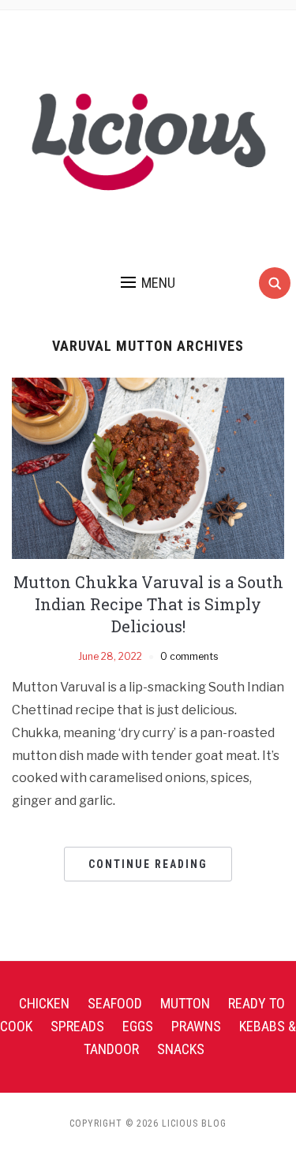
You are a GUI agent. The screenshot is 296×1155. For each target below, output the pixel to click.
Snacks (180, 1049)
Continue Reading (148, 864)
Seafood (115, 1003)
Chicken (44, 1003)
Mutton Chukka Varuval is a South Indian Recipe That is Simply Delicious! (148, 604)
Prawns (196, 1026)
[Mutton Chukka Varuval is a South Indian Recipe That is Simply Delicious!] (148, 467)
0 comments (189, 656)
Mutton (185, 1003)
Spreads (77, 1026)
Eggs (137, 1026)
